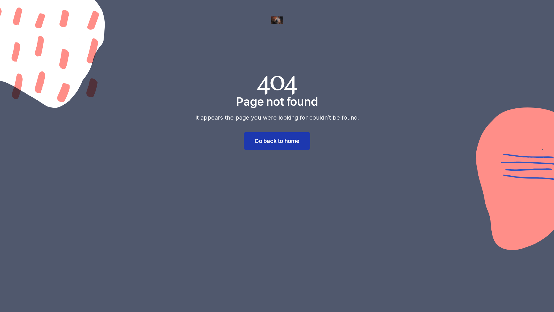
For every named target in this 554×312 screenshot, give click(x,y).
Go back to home (277, 141)
